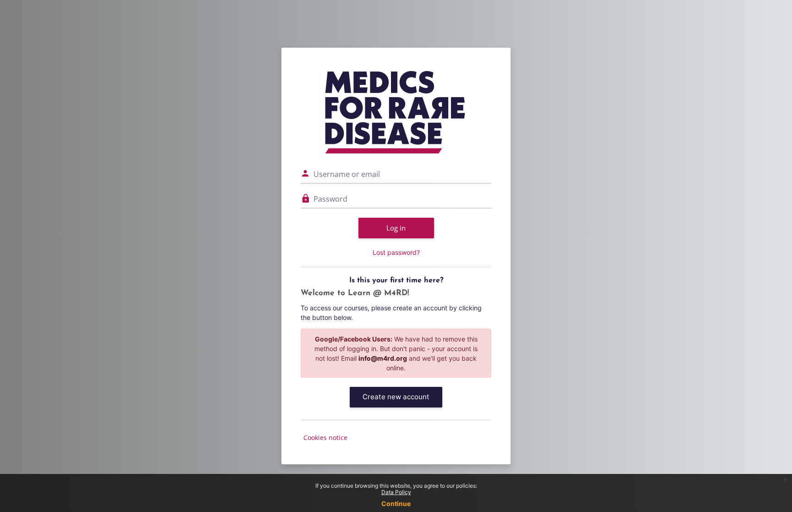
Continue (396, 503)
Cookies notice (325, 437)
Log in (396, 227)
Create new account (396, 396)
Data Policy (396, 492)
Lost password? (396, 252)
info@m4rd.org (382, 358)
